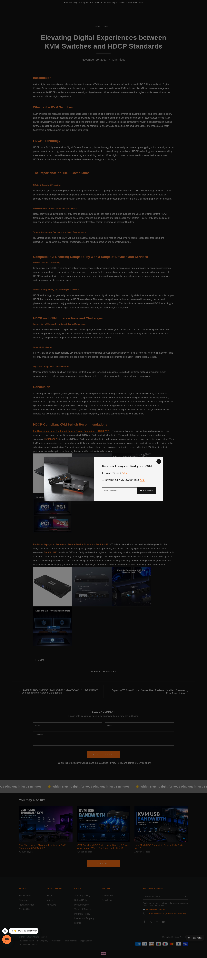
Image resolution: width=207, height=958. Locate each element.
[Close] (159, 461)
